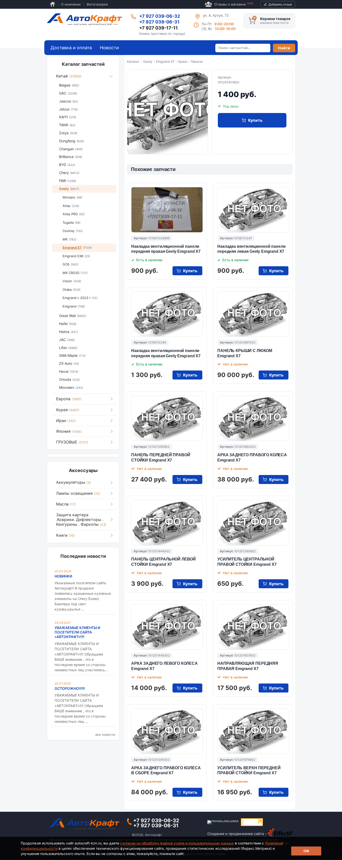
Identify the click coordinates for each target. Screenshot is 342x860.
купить (255, 120)
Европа (69, 398)
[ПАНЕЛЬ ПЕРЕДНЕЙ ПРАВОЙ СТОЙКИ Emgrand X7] (167, 418)
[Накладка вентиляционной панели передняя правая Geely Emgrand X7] (167, 209)
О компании (71, 4)
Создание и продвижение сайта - (237, 834)
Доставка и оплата (71, 47)
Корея (67, 409)
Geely (147, 62)
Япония (69, 431)
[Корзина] (252, 21)
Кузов (182, 62)
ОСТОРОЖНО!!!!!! (70, 688)
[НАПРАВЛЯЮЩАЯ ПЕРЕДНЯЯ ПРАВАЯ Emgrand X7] (253, 627)
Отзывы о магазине (233, 4)
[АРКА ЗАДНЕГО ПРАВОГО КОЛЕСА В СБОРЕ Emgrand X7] (167, 731)
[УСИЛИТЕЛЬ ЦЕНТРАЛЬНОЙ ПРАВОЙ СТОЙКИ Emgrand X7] (253, 522)
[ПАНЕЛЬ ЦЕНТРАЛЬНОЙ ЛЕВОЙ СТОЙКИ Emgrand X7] (167, 522)
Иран (66, 420)
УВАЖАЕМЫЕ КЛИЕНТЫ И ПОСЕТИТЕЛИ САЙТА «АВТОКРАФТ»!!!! (77, 632)
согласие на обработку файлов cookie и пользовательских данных (177, 843)
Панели (197, 62)
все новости (105, 734)
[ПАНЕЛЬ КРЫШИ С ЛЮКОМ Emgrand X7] (253, 314)
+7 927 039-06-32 (159, 16)
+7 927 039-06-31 (159, 21)
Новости (109, 47)
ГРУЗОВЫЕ (72, 442)
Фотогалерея (97, 4)
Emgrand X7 (165, 62)
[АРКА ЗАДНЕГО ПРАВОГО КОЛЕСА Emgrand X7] (253, 418)
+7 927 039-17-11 (158, 27)
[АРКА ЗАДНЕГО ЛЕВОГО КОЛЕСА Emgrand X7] (167, 627)
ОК (306, 851)
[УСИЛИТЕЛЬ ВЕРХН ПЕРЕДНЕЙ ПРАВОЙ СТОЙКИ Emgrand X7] (253, 731)
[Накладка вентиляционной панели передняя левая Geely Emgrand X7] (253, 209)
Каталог (133, 62)
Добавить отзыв (280, 4)
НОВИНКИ (63, 576)
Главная (52, 4)
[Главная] (84, 19)
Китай (68, 76)
